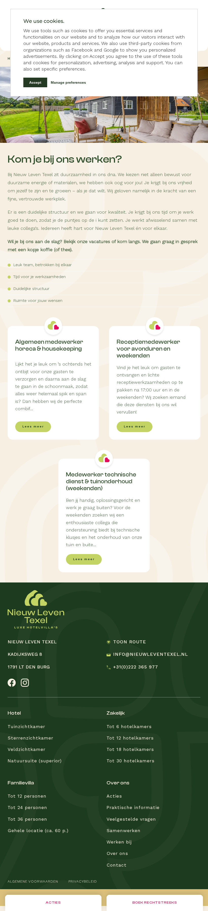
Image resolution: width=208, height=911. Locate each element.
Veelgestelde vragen (131, 819)
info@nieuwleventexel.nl (150, 654)
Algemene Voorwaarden (33, 881)
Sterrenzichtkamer (30, 738)
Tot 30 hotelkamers (130, 761)
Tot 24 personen (27, 807)
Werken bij (119, 842)
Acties (114, 796)
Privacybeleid (82, 881)
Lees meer (33, 426)
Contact (117, 865)
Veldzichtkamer (26, 749)
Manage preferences (68, 82)
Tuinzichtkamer (26, 727)
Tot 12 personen (27, 796)
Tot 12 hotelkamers (130, 738)
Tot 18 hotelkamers (130, 749)
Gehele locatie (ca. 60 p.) (38, 831)
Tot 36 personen (27, 819)
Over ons (117, 853)
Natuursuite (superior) (35, 761)
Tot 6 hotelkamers (129, 727)
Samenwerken (124, 831)
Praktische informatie (133, 807)
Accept (35, 82)
